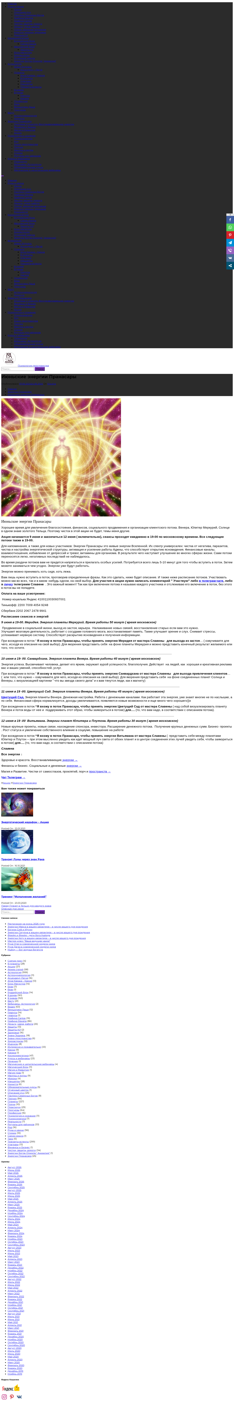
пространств (100, 771)
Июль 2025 (14, 1193)
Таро (10, 1138)
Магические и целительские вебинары (37, 170)
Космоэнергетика (18, 38)
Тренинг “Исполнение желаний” (23, 896)
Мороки (12, 1078)
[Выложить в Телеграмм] (230, 243)
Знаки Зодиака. (23, 66)
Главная (12, 3)
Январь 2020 (15, 1368)
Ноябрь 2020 (15, 1339)
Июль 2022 (14, 1282)
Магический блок (24, 46)
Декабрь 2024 (16, 1210)
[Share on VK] (230, 258)
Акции (18, 132)
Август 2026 (14, 1167)
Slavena (51, 383)
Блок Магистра (23, 52)
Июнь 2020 (14, 1353)
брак (10, 989)
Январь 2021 (15, 1333)
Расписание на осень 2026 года (26, 923)
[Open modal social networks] (230, 265)
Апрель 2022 (15, 1290)
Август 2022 (14, 1279)
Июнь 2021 (14, 1319)
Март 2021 (13, 1328)
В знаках (19, 89)
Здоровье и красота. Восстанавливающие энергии (44, 124)
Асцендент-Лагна (18, 978)
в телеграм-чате (211, 580)
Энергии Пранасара (20, 121)
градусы (12, 1015)
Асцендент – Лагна (31, 69)
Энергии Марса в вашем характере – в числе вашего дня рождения (48, 926)
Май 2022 (13, 1287)
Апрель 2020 (15, 1359)
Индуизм (13, 1044)
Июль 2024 (14, 1219)
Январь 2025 (15, 1207)
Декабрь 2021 (15, 1302)
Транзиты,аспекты (31, 86)
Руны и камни (16, 6)
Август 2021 (14, 1313)
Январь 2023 (15, 1264)
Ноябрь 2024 (15, 1213)
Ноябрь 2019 (15, 1374)
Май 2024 (13, 1224)
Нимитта (19, 118)
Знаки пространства (26, 144)
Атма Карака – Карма (32, 75)
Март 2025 (14, 1204)
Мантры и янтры (23, 150)
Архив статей (15, 969)
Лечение (13, 1061)
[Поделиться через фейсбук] (230, 220)
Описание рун (22, 12)
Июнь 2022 (14, 1285)
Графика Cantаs (23, 20)
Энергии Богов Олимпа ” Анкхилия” (35, 61)
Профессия (21, 101)
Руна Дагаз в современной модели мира (32, 946)
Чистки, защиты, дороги (28, 23)
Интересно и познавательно (24, 1046)
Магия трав (14, 1072)
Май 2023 (13, 1256)
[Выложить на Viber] (230, 250)
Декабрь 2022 (16, 1267)
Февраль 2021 (16, 1330)
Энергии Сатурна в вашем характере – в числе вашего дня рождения (49, 932)
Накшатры (26, 84)
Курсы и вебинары (19, 158)
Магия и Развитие (24, 130)
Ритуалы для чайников (27, 155)
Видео (11, 1006)
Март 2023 (14, 1262)
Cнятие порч (15, 960)
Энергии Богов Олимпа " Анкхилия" (29, 1153)
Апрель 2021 (15, 1325)
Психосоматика (23, 138)
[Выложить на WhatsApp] (230, 227)
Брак (17, 104)
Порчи (11, 1104)
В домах (18, 92)
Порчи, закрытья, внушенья (30, 29)
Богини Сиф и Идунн (20, 929)
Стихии (18, 152)
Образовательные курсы (28, 167)
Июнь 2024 (14, 1221)
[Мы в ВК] (19, 1397)
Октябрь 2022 (15, 1273)
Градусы (25, 95)
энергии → (70, 760)
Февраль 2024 (16, 1233)
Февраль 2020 (16, 1365)
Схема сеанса (28, 43)
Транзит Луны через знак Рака (22, 859)
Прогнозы (20, 109)
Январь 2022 (15, 1299)
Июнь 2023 (14, 1253)
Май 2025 (13, 1198)
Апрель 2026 (15, 1175)
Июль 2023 (14, 1250)
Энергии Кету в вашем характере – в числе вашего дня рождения (47, 938)
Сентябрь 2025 (16, 1187)
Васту (11, 112)
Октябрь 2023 (15, 1241)
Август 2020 (14, 1348)
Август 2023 (14, 1247)
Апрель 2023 (15, 1259)
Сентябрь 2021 (16, 1310)
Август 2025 (14, 1190)
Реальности (21, 35)
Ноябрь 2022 (15, 1270)
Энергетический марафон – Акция (25, 822)
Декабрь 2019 (15, 1371)
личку (8, 584)
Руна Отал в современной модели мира (31, 943)
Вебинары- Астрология (27, 164)
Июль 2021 (14, 1316)
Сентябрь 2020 (16, 1345)
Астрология (14, 64)
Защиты (12, 1026)
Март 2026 (14, 1178)
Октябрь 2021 (15, 1307)
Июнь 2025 (14, 1196)
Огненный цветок (24, 58)
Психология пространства (33, 365)
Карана (24, 98)
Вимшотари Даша (24, 107)
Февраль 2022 (16, 1296)
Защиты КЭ (26, 49)
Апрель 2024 (15, 1227)
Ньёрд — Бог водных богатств (25, 949)
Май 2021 (13, 1322)
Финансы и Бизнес (19, 1147)
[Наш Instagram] (4, 1397)
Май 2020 (13, 1356)
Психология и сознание (22, 135)
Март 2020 (14, 1362)
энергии (74, 765)
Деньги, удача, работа (26, 26)
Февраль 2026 (16, 1181)
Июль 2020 (14, 1351)
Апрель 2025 (15, 1201)
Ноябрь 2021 (15, 1305)
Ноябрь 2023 (15, 1239)
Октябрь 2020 (16, 1342)
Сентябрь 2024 (16, 1216)
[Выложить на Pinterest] (230, 235)
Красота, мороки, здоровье (30, 32)
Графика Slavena (23, 18)
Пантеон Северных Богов (29, 15)
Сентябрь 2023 (16, 1244)
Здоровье (13, 1032)
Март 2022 (14, 1293)
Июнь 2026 (14, 1170)
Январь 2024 (15, 1236)
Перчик (18, 147)
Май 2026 (13, 1173)
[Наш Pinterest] (11, 1397)
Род (16, 141)
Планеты (19, 72)
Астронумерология (25, 115)
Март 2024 (14, 1230)
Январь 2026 (15, 1184)
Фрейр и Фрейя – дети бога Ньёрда (29, 935)
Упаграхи (25, 81)
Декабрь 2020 (16, 1336)
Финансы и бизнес (25, 127)
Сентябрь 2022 (16, 1276)
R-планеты (26, 78)
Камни (18, 9)
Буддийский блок (24, 41)
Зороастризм (22, 55)
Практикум (20, 161)
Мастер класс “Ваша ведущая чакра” (29, 941)
